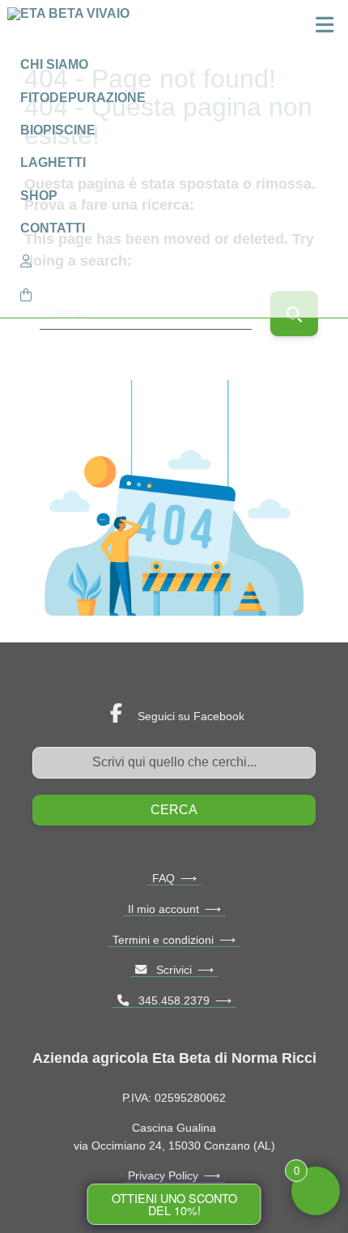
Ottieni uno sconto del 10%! (174, 1203)
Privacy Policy (163, 1175)
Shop (38, 196)
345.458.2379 (169, 1000)
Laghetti (53, 162)
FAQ (163, 878)
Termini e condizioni (163, 939)
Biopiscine (57, 130)
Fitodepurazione (83, 98)
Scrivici (169, 969)
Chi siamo (54, 64)
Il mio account (163, 908)
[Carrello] (174, 295)
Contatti (52, 228)
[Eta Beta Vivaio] (72, 27)
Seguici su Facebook (191, 716)
